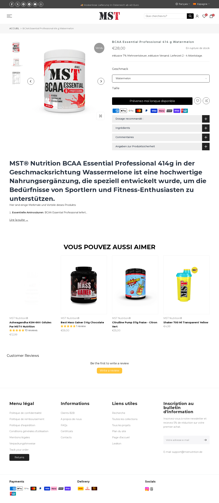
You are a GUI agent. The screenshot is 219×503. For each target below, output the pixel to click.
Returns (19, 457)
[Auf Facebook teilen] (11, 4)
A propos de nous (71, 419)
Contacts (66, 437)
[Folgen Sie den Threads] (151, 489)
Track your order (19, 449)
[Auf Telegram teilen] (29, 4)
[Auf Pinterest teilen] (23, 4)
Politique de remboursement (26, 419)
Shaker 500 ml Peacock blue (62, 322)
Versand (164, 55)
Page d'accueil (121, 437)
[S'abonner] (205, 440)
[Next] (101, 81)
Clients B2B (68, 413)
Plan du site (119, 431)
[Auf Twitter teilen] (17, 4)
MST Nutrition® (156, 318)
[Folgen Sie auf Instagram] (147, 489)
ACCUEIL (14, 28)
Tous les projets (121, 425)
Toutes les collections (124, 419)
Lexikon (116, 443)
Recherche (118, 413)
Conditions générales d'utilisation (28, 431)
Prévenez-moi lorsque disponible (152, 101)
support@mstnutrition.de (187, 451)
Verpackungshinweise (22, 443)
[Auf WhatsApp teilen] (40, 4)
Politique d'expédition (22, 425)
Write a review (109, 370)
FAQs (64, 425)
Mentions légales (19, 437)
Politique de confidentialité (25, 413)
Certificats (67, 431)
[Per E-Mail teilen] (35, 4)
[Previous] (30, 81)
